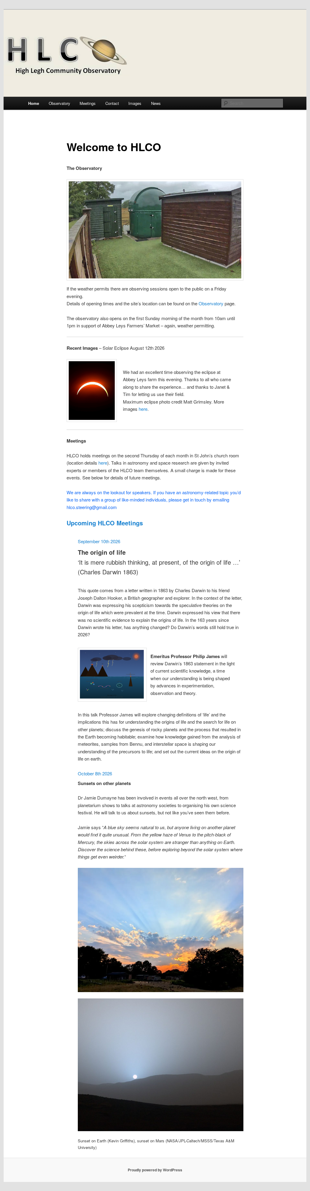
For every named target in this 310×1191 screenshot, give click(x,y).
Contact (112, 103)
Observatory (59, 103)
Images (134, 103)
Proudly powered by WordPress (155, 1170)
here (143, 409)
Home (33, 103)
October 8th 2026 (95, 773)
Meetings (88, 103)
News (156, 103)
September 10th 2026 (99, 541)
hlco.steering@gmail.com (92, 507)
